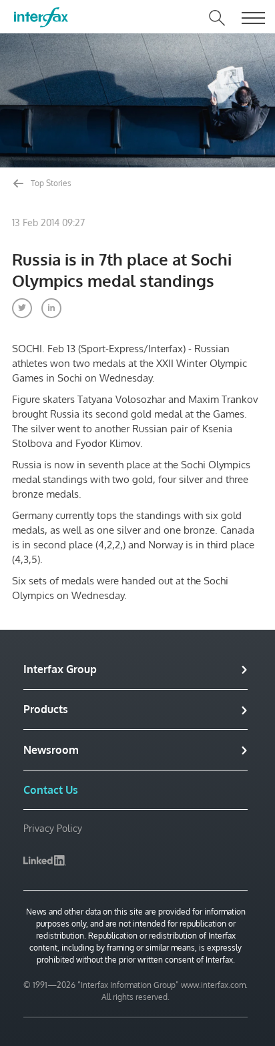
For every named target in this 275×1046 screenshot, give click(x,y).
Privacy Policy (52, 828)
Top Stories (50, 183)
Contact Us (50, 790)
